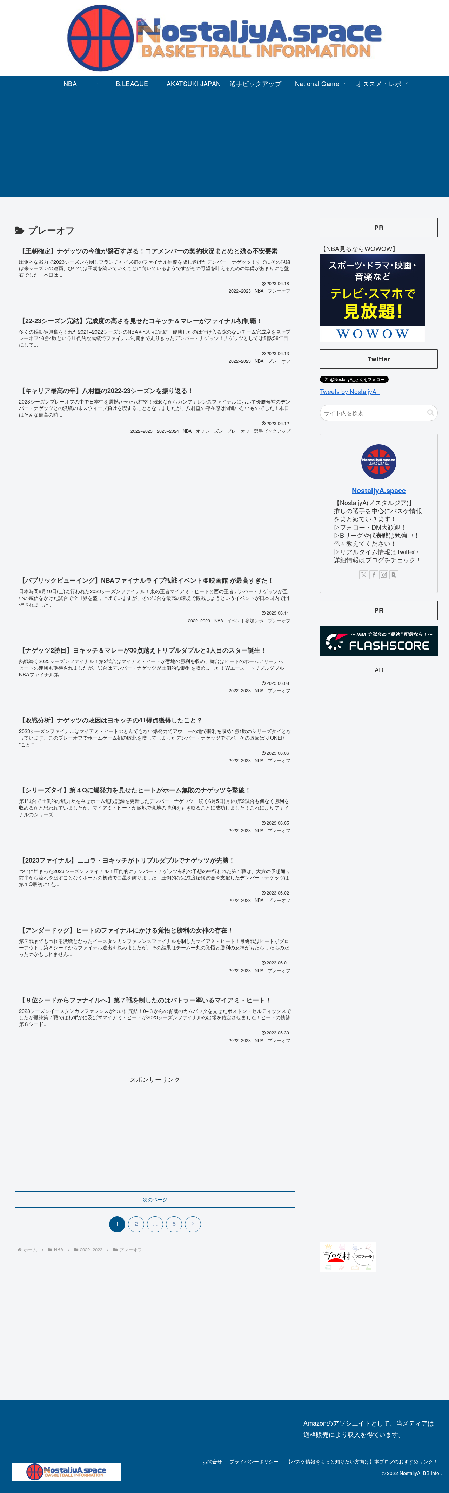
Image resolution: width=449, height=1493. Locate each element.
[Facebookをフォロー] (373, 574)
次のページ (155, 1199)
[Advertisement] (224, 148)
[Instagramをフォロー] (383, 574)
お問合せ (212, 1461)
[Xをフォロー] (363, 574)
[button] (430, 412)
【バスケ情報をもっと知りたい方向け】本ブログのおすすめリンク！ (362, 1461)
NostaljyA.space (379, 490)
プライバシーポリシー (254, 1461)
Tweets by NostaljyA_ (350, 391)
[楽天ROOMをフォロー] (393, 574)
